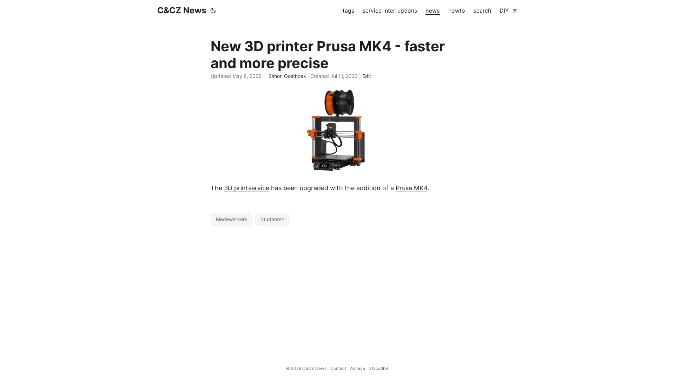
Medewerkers (231, 219)
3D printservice (246, 188)
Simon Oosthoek (287, 76)
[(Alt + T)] (213, 10)
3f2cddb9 (378, 368)
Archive (357, 368)
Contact (338, 368)
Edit (366, 76)
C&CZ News (181, 10)
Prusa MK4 (412, 188)
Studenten (272, 219)
